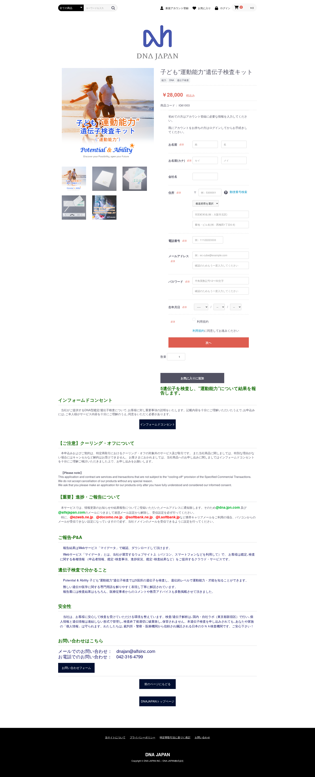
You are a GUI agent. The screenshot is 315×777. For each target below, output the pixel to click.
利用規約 (203, 321)
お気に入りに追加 (192, 378)
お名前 (172, 145)
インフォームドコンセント (157, 424)
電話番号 (174, 241)
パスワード (175, 282)
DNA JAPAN (157, 754)
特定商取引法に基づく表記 (175, 737)
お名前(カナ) (176, 161)
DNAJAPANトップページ (157, 701)
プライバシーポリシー (142, 737)
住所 (171, 193)
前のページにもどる (157, 684)
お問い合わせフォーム (76, 668)
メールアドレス (178, 256)
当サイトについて (115, 737)
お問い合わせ (202, 737)
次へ (208, 342)
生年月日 (174, 307)
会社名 (172, 177)
